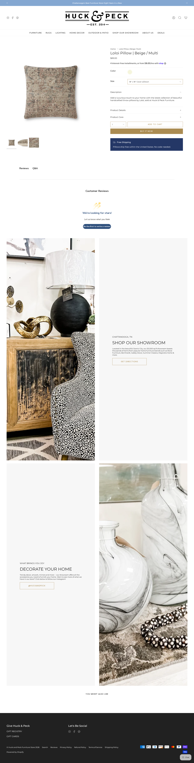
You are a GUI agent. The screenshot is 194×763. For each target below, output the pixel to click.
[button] (180, 18)
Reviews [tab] (24, 168)
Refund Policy (80, 747)
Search (45, 747)
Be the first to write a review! (97, 226)
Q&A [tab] (35, 168)
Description (116, 92)
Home (113, 49)
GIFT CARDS (13, 736)
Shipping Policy (111, 747)
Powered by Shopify (15, 752)
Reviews (53, 747)
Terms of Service (95, 747)
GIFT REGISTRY (14, 731)
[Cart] (186, 18)
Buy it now (146, 131)
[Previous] (7, 3)
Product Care (116, 117)
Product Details (118, 110)
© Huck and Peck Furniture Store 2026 (23, 747)
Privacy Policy (66, 747)
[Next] (187, 3)
